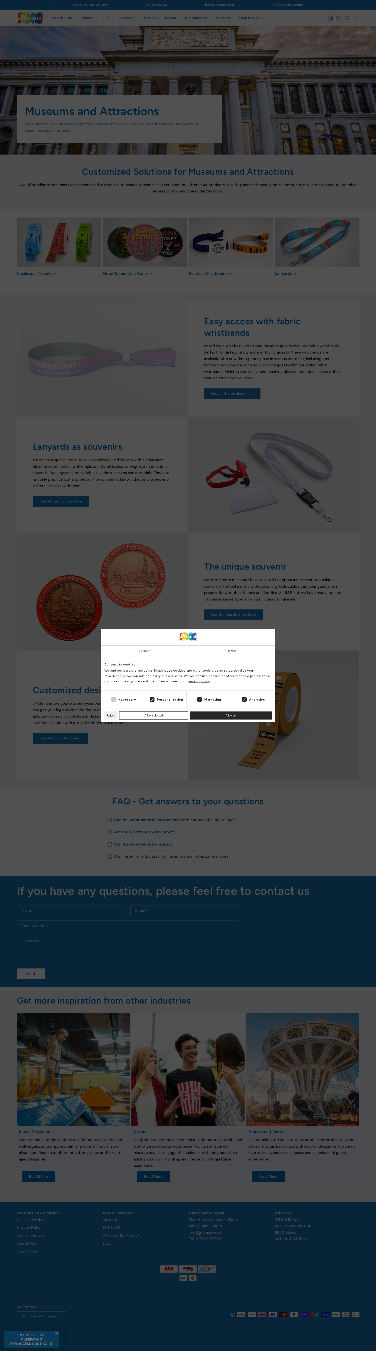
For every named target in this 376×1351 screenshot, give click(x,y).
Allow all (231, 715)
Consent (144, 651)
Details (232, 651)
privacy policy (199, 681)
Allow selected (153, 715)
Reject (111, 715)
